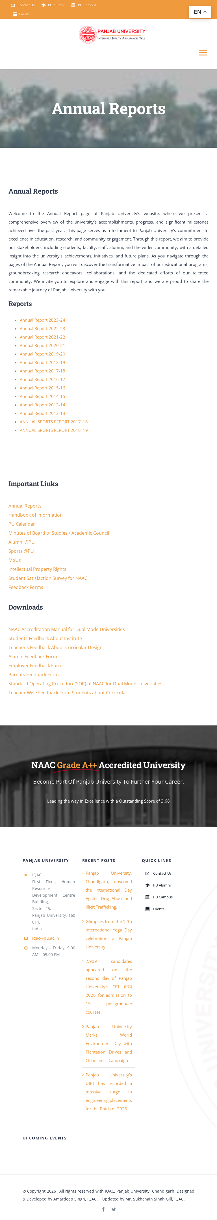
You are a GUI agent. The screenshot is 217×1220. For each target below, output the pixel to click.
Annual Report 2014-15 (42, 396)
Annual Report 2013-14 (42, 405)
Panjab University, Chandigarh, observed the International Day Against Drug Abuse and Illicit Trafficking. (109, 890)
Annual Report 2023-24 (42, 320)
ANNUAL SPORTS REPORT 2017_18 (54, 421)
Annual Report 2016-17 (42, 379)
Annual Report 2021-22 (42, 337)
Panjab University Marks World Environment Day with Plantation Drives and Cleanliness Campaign (109, 1043)
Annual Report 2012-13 (42, 413)
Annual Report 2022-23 (42, 328)
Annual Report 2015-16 (42, 388)
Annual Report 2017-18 (42, 371)
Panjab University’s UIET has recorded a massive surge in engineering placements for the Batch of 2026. (109, 1091)
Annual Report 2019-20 (42, 354)
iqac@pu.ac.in (45, 938)
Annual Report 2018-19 (42, 362)
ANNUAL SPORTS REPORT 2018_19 (54, 430)
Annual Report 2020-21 (42, 345)
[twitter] (113, 1209)
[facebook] (103, 1209)
